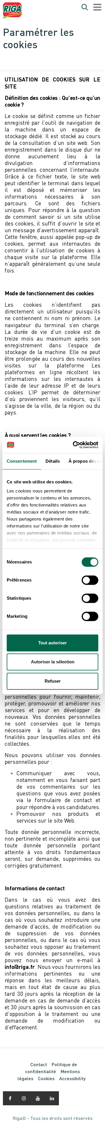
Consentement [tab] (22, 461)
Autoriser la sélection (52, 661)
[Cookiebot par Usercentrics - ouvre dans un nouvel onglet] (74, 445)
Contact (38, 1064)
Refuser (53, 681)
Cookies (46, 1078)
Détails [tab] (53, 461)
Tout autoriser (52, 642)
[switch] (90, 580)
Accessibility (72, 1078)
